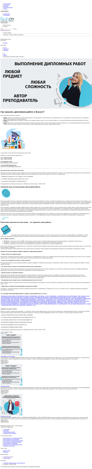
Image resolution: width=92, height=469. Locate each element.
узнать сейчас (27, 153)
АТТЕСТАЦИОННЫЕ (50, 296)
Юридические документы (9, 433)
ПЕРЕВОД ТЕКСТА (62, 301)
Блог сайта (6, 49)
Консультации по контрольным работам (13, 440)
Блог (4, 54)
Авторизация (6, 13)
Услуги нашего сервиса (6, 435)
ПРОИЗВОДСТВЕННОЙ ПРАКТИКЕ (10, 301)
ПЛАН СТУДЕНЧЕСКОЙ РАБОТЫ (10, 302)
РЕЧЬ (72, 298)
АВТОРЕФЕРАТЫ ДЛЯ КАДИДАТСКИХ (60, 297)
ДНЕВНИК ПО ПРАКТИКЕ (42, 297)
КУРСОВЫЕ (41, 296)
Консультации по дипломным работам (12, 438)
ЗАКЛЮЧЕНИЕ (86, 298)
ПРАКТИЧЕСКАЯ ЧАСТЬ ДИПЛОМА (29, 302)
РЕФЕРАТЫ (67, 302)
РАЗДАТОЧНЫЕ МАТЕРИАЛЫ (62, 298)
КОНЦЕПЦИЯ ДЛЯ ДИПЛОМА (28, 298)
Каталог (5, 43)
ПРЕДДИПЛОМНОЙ (79, 300)
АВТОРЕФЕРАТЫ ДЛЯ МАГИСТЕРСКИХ (12, 297)
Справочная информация (7, 427)
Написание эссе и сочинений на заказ (12, 444)
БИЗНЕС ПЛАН (85, 296)
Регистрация (6, 15)
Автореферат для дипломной (8, 356)
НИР (71, 302)
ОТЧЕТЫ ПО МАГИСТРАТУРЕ (65, 300)
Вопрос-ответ (6, 450)
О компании (6, 5)
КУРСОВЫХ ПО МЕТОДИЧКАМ (47, 301)
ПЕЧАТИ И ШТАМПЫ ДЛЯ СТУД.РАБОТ (78, 301)
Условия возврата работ (9, 432)
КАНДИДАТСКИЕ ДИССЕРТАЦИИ (10, 300)
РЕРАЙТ (89, 303)
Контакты (5, 6)
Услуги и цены (7, 3)
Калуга (5, 55)
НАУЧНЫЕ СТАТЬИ (28, 297)
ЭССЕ (34, 305)
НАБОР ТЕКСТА (40, 300)
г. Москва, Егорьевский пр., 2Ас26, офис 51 (14, 463)
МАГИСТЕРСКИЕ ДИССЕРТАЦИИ (10, 298)
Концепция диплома (6, 416)
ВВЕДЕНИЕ (78, 298)
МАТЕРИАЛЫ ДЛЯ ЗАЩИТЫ (45, 298)
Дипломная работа (5, 386)
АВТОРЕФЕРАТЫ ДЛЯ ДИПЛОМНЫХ (67, 296)
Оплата (5, 8)
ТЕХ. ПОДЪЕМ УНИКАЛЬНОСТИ (77, 303)
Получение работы (8, 7)
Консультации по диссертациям (11, 439)
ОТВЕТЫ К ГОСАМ (51, 300)
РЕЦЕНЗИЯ (60, 302)
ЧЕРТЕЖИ (29, 305)
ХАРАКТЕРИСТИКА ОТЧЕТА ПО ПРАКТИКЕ (13, 305)
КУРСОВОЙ (43, 302)
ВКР (79, 296)
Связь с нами (4, 448)
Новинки (5, 50)
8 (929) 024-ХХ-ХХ (5, 30)
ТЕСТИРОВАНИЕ (62, 303)
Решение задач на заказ (9, 445)
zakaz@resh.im (6, 458)
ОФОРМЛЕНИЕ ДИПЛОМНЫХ (29, 301)
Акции (5, 47)
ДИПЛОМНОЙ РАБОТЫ (50, 303)
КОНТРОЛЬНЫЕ (81, 297)
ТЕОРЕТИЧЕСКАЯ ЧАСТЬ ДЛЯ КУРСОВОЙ (31, 303)
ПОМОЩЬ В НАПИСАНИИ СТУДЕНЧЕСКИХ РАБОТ (15, 296)
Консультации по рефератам (10, 443)
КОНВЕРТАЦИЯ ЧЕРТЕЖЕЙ (27, 300)
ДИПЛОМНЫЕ (33, 296)
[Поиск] (16, 29)
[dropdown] (1, 1)
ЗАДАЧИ (74, 297)
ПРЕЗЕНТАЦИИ (52, 302)
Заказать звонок (7, 32)
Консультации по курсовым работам (12, 442)
